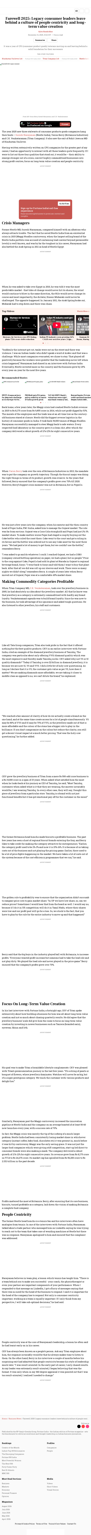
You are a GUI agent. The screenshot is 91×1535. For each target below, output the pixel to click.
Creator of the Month (10, 1448)
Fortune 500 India (9, 1457)
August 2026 (7, 1506)
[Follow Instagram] (87, 1426)
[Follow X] (79, 1426)
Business (5, 1483)
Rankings (6, 1443)
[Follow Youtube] (83, 1426)
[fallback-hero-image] (12, 387)
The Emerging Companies (13, 1454)
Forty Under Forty (9, 1467)
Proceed (65, 124)
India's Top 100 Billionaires (13, 1451)
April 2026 (6, 1519)
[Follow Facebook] (74, 1426)
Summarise (40, 40)
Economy (6, 1490)
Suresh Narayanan (25, 135)
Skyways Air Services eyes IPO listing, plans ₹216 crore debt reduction (20, 338)
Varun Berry (15, 471)
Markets (5, 1487)
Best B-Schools (8, 1470)
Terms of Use (41, 1524)
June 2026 (6, 1513)
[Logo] (7, 11)
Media (50, 1479)
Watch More (82, 311)
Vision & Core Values (57, 1524)
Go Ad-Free (64, 204)
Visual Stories (53, 1490)
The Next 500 (7, 1464)
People (50, 1451)
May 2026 (6, 1516)
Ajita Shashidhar (45, 31)
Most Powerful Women (11, 1460)
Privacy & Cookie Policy (25, 1524)
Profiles (51, 1443)
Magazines (7, 1502)
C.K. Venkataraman (40, 588)
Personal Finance (9, 1493)
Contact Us (71, 1524)
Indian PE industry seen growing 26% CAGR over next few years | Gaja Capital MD (57, 339)
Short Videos (52, 1487)
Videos (50, 1483)
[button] (82, 11)
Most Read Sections (11, 1479)
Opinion (5, 1496)
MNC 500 (5, 1473)
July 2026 (6, 1509)
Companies (52, 1448)
